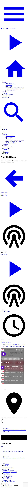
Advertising (6, 97)
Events (5, 93)
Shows (5, 82)
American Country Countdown (13, 89)
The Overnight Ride (10, 90)
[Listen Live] (14, 208)
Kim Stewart (9, 85)
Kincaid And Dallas (10, 83)
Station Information (8, 94)
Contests (5, 91)
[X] (5, 153)
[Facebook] (6, 152)
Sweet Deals (6, 96)
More (2, 446)
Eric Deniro (9, 86)
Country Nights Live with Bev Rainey (15, 87)
